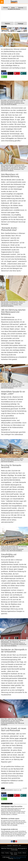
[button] (4, 73)
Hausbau (7, 852)
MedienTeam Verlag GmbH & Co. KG (18, 857)
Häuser (2, 852)
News (12, 854)
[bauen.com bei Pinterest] (16, 841)
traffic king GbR (17, 858)
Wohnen (24, 852)
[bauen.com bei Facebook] (12, 841)
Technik (15, 852)
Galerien (7, 23)
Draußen (20, 852)
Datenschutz (15, 845)
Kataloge (20, 23)
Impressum (9, 845)
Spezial (15, 854)
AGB (20, 845)
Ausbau (11, 852)
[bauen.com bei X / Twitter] (14, 841)
